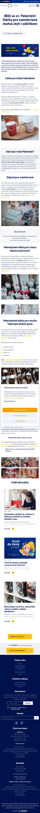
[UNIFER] (22, 811)
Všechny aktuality (16, 636)
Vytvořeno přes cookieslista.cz (13, 427)
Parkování (20, 686)
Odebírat (28, 703)
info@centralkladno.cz (20, 776)
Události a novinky (20, 672)
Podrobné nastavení (20, 415)
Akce (20, 670)
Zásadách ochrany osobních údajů (13, 398)
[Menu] (37, 5)
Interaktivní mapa (20, 682)
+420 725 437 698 (20, 779)
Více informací (9, 401)
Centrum (20, 664)
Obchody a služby (20, 666)
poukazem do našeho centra (13, 360)
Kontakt (20, 674)
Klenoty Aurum (5, 270)
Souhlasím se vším (20, 410)
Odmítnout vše (20, 421)
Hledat (36, 717)
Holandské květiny (6, 444)
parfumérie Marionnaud (31, 446)
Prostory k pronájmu (20, 684)
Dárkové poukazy (20, 668)
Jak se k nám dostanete (32, 1)
